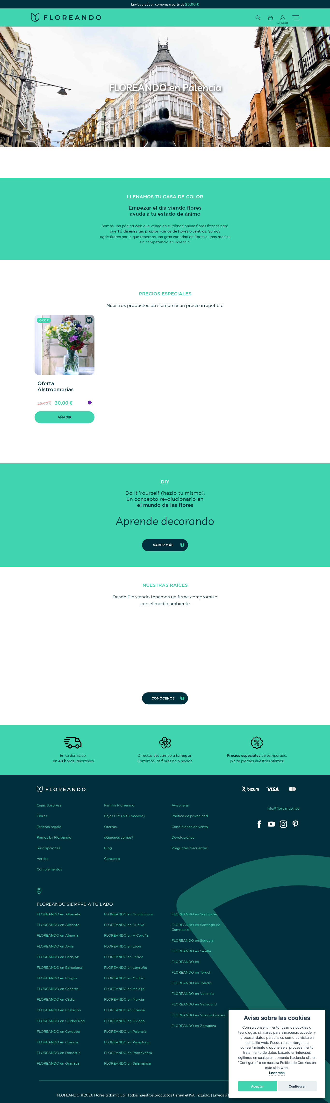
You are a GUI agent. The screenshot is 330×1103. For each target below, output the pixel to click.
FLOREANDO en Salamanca (127, 1063)
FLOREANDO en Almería (57, 935)
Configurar (297, 1086)
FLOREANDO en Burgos (57, 978)
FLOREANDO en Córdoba (58, 1031)
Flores (42, 816)
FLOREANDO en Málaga (124, 988)
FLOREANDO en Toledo (191, 983)
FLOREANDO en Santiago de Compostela (196, 927)
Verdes (42, 858)
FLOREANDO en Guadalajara (128, 914)
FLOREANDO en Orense (124, 1010)
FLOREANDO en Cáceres (58, 988)
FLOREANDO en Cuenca (57, 1042)
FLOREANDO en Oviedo (124, 1021)
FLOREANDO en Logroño (125, 967)
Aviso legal (181, 805)
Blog (108, 848)
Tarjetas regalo (49, 826)
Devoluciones (183, 837)
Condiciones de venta (190, 826)
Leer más (277, 1073)
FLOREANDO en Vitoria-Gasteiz (199, 1015)
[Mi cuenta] (282, 17)
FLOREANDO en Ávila (55, 946)
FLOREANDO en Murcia (124, 999)
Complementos (49, 869)
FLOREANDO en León (122, 946)
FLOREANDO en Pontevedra (128, 1052)
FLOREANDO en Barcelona (59, 967)
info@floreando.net (283, 808)
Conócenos (163, 698)
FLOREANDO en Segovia (192, 940)
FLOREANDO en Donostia (58, 1052)
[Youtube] (271, 824)
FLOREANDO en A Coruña (126, 935)
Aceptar (257, 1086)
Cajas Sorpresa (49, 805)
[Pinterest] (295, 824)
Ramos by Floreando (54, 837)
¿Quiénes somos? (118, 837)
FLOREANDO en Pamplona (126, 1042)
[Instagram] (283, 824)
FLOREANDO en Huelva (124, 924)
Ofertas (110, 826)
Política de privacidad (190, 816)
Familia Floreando (119, 805)
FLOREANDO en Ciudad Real (61, 1021)
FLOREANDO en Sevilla (191, 951)
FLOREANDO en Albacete (58, 914)
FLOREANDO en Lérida (123, 957)
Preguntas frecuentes (190, 848)
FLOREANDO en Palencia (125, 1031)
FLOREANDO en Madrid (124, 978)
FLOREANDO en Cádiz (56, 999)
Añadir (64, 417)
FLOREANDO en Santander (194, 914)
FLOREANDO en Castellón (59, 1010)
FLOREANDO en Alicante (58, 924)
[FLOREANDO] (66, 17)
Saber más (163, 545)
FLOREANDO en (185, 961)
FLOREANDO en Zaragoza (194, 1025)
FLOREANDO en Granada (58, 1063)
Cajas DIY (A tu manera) (124, 816)
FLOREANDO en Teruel (191, 972)
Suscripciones (48, 848)
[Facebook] (259, 824)
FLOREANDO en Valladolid (194, 1004)
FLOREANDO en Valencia (193, 993)
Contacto (112, 858)
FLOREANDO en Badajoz (58, 957)
